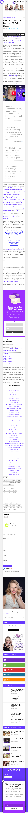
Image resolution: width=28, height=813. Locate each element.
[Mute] (19, 34)
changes (13, 492)
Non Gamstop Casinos (14, 390)
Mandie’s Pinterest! (7, 358)
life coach (14, 501)
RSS (13, 42)
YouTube (9, 216)
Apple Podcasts (11, 40)
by (13, 189)
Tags (19, 727)
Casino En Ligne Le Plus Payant (14, 468)
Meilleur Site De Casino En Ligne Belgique (14, 445)
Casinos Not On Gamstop (14, 398)
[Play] (4, 34)
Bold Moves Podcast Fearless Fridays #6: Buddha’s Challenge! (18, 747)
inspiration (7, 501)
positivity (12, 507)
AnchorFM (5, 218)
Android (17, 40)
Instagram (22, 215)
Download (19, 36)
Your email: (5, 339)
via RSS (8, 679)
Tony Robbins (16, 210)
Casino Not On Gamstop (14, 414)
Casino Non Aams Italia (14, 400)
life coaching (7, 503)
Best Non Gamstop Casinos (14, 410)
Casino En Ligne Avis (14, 457)
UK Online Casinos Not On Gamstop (14, 404)
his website (11, 215)
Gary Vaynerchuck (20, 208)
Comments (13, 727)
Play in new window (11, 36)
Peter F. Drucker (10, 191)
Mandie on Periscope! (8, 355)
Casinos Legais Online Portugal (14, 420)
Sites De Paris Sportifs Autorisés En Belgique (14, 443)
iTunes (10, 75)
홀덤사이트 (14, 392)
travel (5, 509)
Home (5, 14)
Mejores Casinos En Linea (14, 474)
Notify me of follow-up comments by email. (14, 570)
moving (18, 505)
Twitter (5, 216)
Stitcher (10, 42)
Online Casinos (14, 423)
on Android (9, 664)
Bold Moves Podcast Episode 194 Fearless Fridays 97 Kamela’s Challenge (17, 713)
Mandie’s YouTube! (7, 361)
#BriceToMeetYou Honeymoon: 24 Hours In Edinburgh (16, 705)
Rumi (10, 210)
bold (5, 488)
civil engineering (8, 494)
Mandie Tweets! (6, 356)
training (19, 507)
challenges (7, 492)
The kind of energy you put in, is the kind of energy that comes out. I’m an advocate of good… (13, 153)
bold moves (11, 488)
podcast (6, 507)
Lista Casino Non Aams (14, 470)
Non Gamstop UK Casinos (14, 412)
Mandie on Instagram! (8, 351)
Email (4, 555)
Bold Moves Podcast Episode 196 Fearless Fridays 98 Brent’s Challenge (17, 690)
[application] (14, 34)
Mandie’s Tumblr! (7, 359)
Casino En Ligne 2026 (14, 458)
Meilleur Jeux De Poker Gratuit (14, 466)
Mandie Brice (16, 503)
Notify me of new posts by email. (12, 571)
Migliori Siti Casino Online (14, 396)
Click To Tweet (17, 120)
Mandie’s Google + (7, 363)
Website (5, 560)
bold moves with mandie (10, 490)
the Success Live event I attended (10, 281)
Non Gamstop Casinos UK (14, 388)
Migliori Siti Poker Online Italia (14, 447)
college (16, 494)
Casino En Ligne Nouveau (14, 453)
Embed (18, 37)
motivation (12, 505)
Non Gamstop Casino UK (14, 441)
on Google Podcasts (11, 669)
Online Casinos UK (14, 402)
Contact (13, 18)
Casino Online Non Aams (14, 439)
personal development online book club (14, 249)
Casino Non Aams (14, 394)
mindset (6, 505)
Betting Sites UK (14, 427)
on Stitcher (9, 674)
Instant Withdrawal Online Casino (14, 408)
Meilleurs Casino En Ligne (14, 462)
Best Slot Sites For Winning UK (14, 422)
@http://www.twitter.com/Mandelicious (15, 28)
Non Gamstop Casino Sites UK (14, 406)
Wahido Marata (12, 509)
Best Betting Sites (14, 431)
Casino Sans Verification (14, 451)
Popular (6, 727)
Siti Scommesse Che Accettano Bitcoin (14, 455)
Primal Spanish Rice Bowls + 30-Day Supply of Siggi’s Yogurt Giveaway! (17, 755)
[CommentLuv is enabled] (9, 568)
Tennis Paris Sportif (14, 449)
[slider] (23, 34)
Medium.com (15, 216)
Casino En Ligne (14, 435)
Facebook (16, 215)
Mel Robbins (11, 202)
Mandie (5, 28)
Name (4, 550)
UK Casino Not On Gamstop (14, 425)
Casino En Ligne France (14, 460)
